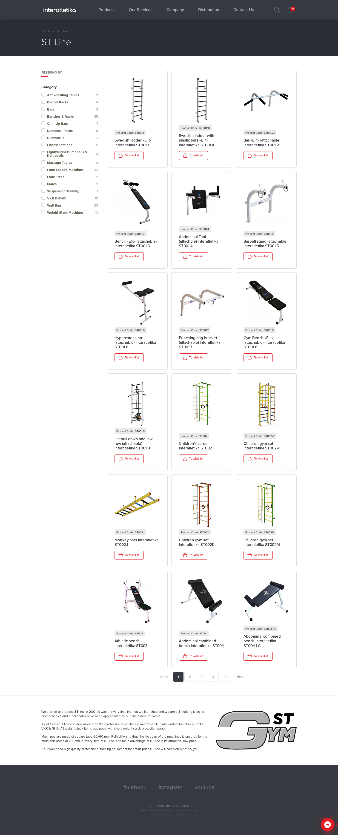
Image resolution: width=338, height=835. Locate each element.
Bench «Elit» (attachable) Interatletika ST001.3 (136, 243)
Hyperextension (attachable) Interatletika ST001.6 (135, 343)
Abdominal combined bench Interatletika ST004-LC (262, 641)
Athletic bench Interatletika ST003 (131, 643)
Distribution (208, 9)
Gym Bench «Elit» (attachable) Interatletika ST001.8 (264, 343)
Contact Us (243, 9)
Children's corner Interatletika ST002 (195, 446)
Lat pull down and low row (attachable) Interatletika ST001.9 (134, 444)
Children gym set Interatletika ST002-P (261, 446)
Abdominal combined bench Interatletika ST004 (201, 643)
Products (106, 9)
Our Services (140, 9)
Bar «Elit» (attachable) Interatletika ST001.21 (261, 142)
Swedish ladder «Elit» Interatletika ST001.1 (133, 142)
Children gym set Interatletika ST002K (196, 542)
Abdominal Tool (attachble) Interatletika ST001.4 (198, 242)
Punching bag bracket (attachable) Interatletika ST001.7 (200, 343)
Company (175, 9)
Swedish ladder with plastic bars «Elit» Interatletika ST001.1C (197, 140)
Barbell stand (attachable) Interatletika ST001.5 (265, 243)
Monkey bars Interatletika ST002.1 (137, 542)
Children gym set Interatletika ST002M (261, 542)
